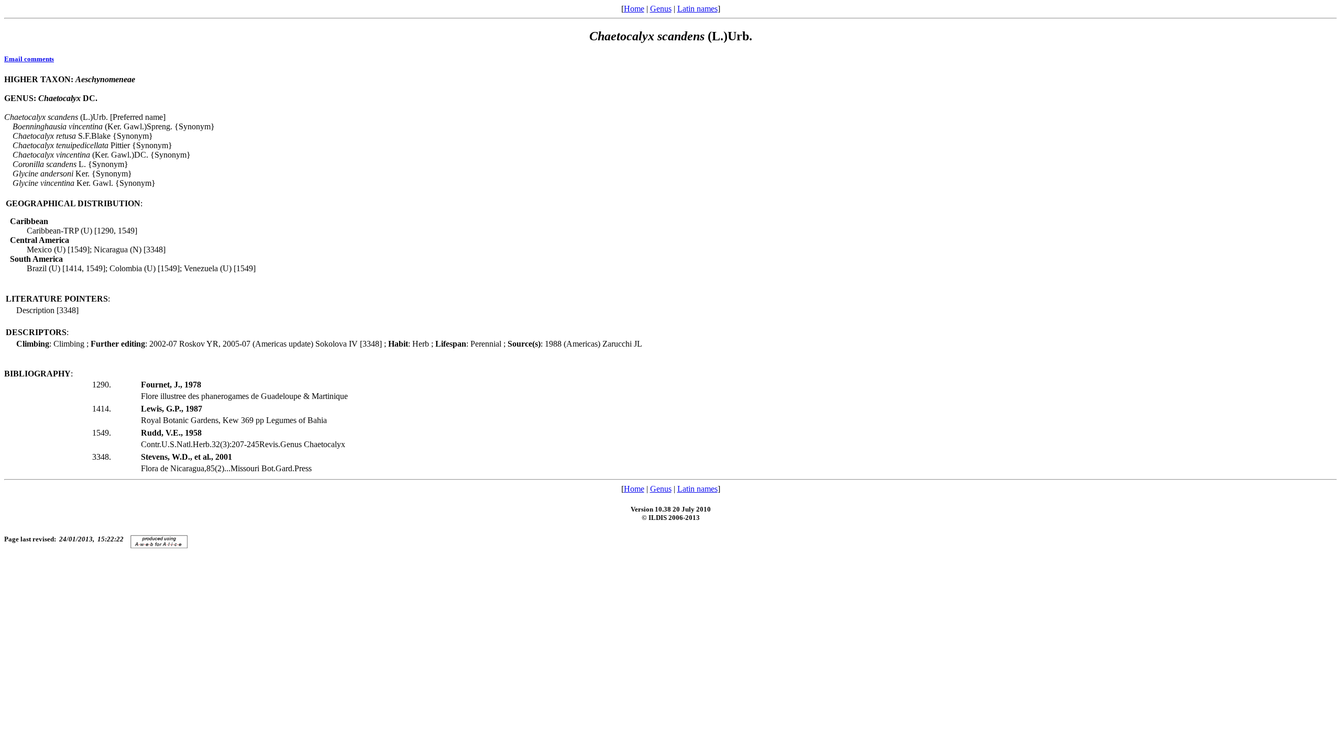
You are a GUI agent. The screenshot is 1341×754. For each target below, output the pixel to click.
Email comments (29, 59)
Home (634, 8)
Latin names (697, 8)
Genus (661, 8)
